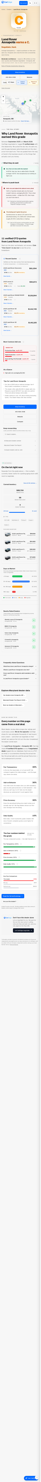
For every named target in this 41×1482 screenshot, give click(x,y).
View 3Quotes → (8, 290)
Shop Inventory (20, 72)
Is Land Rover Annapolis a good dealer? (16, 678)
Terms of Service (14, 944)
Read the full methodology (12, 896)
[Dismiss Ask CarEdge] (37, 1477)
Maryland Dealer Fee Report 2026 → (15, 700)
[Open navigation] (36, 3)
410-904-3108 (11, 77)
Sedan (6, 525)
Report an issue (34, 82)
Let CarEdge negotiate (22, 930)
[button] (22, 103)
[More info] (20, 259)
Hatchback (15, 520)
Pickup (23, 520)
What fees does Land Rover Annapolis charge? (18, 666)
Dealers (9, 9)
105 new (5, 511)
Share (12, 82)
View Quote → (7, 276)
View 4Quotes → (8, 303)
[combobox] (20, 434)
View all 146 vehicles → (30, 483)
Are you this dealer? (9, 901)
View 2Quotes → (8, 317)
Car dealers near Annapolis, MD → (14, 695)
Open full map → (25, 121)
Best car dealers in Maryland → (13, 705)
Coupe (31, 520)
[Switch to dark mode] (30, 3)
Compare (4, 82)
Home (3, 9)
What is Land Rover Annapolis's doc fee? (16, 670)
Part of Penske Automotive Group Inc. (13, 66)
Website (29, 77)
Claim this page (6, 88)
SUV (6, 520)
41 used (34, 511)
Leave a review (22, 82)
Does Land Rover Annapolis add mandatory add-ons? (19, 674)
